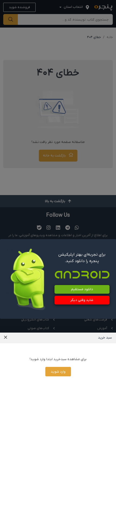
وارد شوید (58, 371)
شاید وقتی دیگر (81, 300)
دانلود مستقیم (82, 289)
